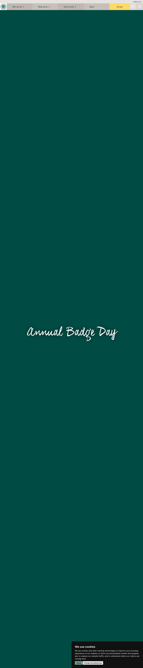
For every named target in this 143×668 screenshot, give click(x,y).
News (91, 6)
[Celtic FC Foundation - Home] (3, 7)
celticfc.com (137, 2)
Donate (119, 6)
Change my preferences (93, 663)
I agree (78, 663)
